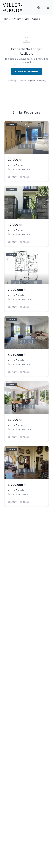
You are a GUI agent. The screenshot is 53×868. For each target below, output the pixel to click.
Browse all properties (26, 71)
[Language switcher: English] (40, 7)
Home (7, 19)
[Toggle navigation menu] (48, 7)
